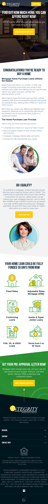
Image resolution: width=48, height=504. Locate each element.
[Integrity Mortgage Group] (11, 4)
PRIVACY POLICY (13, 457)
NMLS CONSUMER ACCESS (30, 457)
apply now (36, 4)
